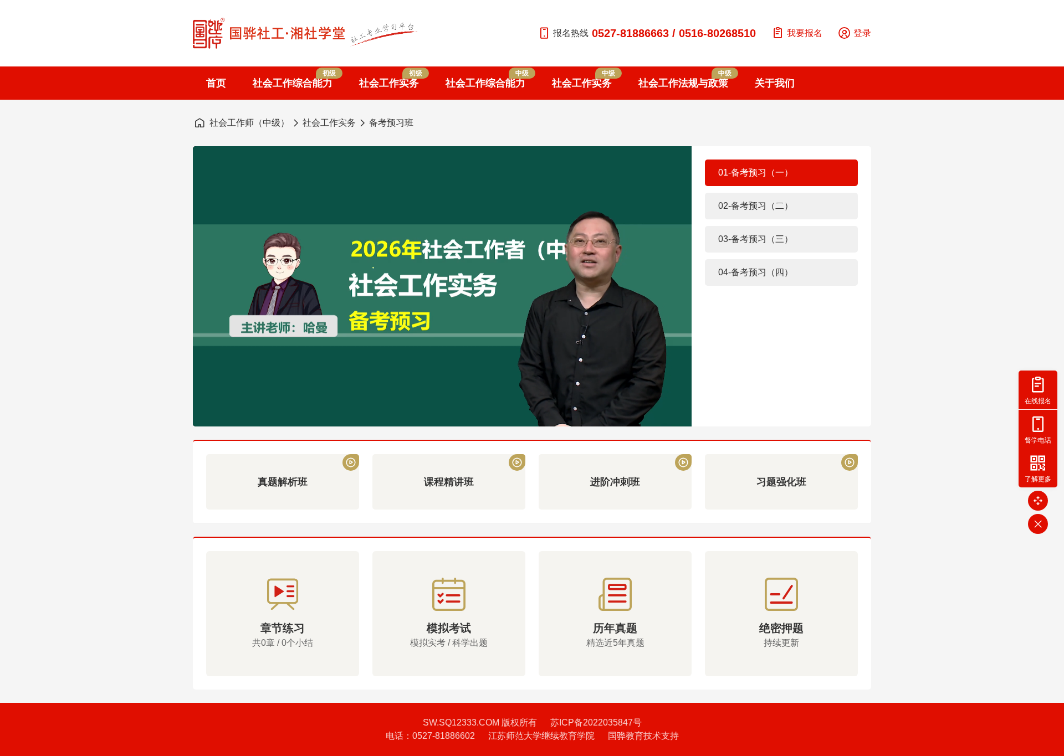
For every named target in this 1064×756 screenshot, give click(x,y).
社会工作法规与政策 (683, 79)
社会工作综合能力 (292, 79)
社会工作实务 (389, 79)
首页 (216, 83)
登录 (862, 33)
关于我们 (775, 83)
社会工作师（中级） (249, 122)
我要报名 (804, 33)
